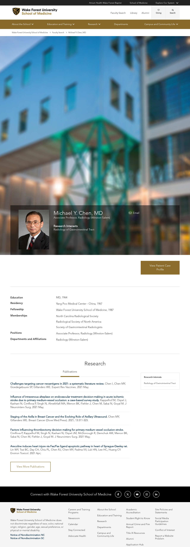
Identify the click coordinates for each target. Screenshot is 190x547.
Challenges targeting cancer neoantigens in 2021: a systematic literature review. (57, 383)
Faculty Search (118, 12)
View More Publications (30, 466)
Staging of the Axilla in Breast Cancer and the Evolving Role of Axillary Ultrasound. (58, 416)
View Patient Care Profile (160, 267)
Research (93, 24)
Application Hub (135, 544)
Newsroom (74, 518)
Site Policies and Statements (163, 511)
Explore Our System (165, 2)
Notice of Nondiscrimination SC (27, 538)
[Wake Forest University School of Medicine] (35, 11)
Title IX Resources (135, 533)
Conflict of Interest (165, 530)
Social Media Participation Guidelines (162, 521)
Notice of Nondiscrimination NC (27, 534)
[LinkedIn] (156, 494)
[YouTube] (137, 494)
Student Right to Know (138, 518)
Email (136, 212)
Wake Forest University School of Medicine (30, 32)
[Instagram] (146, 494)
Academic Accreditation (133, 511)
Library (133, 12)
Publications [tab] (70, 371)
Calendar (73, 524)
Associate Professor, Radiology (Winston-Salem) (82, 217)
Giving (158, 13)
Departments (121, 24)
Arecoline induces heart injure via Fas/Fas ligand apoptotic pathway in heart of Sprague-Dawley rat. (69, 446)
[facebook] (118, 494)
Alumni (145, 12)
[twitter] (127, 494)
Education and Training (59, 24)
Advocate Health (77, 536)
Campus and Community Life (159, 24)
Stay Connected (76, 530)
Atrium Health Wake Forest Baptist (105, 2)
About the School (21, 24)
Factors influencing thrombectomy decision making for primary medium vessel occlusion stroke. (67, 429)
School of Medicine (139, 2)
